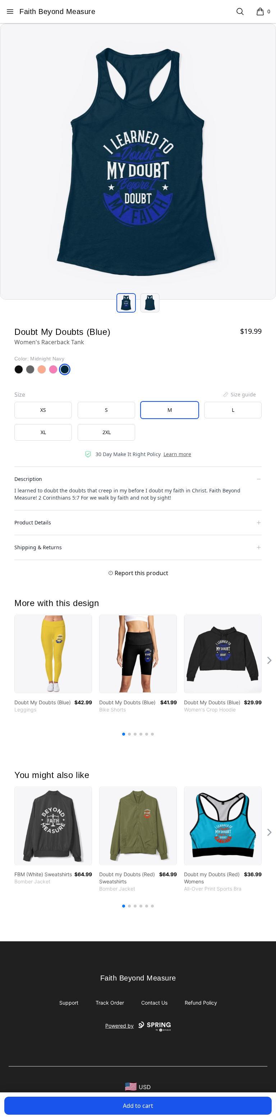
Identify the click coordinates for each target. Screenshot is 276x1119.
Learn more (177, 454)
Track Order (110, 1003)
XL (43, 432)
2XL (106, 432)
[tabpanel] (138, 161)
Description (28, 479)
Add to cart (138, 1106)
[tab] (126, 303)
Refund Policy (201, 1003)
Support (68, 1003)
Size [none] (19, 395)
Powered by (119, 1026)
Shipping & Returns (38, 547)
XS (43, 409)
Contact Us (154, 1003)
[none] (239, 394)
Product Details (32, 522)
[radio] (43, 410)
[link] (53, 654)
